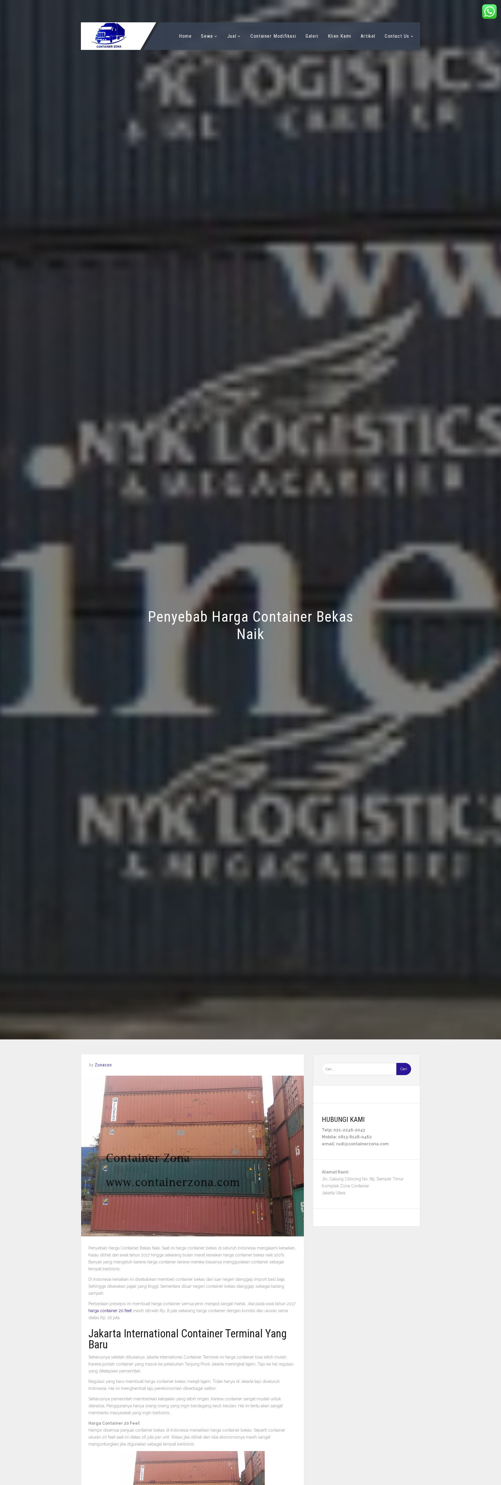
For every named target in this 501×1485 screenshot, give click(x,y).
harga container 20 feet (110, 1310)
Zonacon (103, 1065)
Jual (231, 36)
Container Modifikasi (273, 36)
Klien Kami (339, 36)
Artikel (368, 36)
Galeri (312, 36)
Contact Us (397, 36)
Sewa (207, 36)
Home (185, 36)
